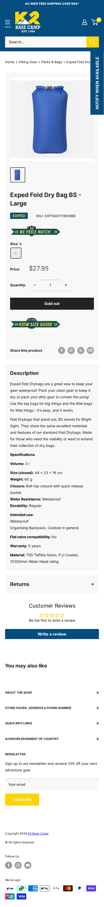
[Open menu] (7, 22)
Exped (19, 215)
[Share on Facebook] (61, 350)
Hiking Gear (28, 62)
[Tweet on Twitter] (80, 350)
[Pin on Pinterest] (71, 350)
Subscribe (22, 799)
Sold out (52, 303)
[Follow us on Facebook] (8, 865)
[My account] (84, 22)
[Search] (92, 42)
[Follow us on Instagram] (18, 865)
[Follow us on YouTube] (27, 865)
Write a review (52, 634)
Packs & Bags (51, 62)
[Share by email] (90, 350)
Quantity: (18, 285)
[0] (95, 22)
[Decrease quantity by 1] (34, 285)
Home (9, 62)
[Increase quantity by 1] (66, 285)
